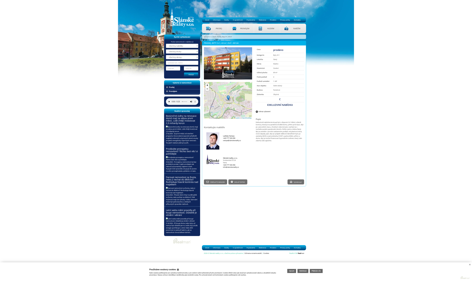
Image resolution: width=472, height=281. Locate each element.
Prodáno (273, 20)
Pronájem (172, 91)
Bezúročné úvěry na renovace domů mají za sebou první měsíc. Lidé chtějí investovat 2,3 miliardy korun (181, 119)
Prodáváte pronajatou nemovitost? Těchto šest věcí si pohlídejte (182, 151)
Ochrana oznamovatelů (253, 253)
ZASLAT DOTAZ (239, 182)
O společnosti (238, 20)
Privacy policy (285, 20)
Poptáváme (251, 20)
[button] (228, 97)
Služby (226, 20)
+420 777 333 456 (229, 138)
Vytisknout (297, 182)
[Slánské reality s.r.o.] (180, 14)
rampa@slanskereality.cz (232, 140)
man (301, 253)
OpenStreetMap (246, 118)
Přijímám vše (316, 271)
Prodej (171, 87)
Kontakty (297, 20)
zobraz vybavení (264, 111)
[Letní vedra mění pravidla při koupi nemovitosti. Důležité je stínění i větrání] (182, 220)
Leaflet (237, 118)
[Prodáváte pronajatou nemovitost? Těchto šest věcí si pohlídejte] (182, 158)
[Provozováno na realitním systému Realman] (182, 241)
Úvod (207, 20)
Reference (262, 20)
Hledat (191, 74)
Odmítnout (303, 271)
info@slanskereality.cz (231, 167)
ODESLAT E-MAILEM (217, 182)
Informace (216, 20)
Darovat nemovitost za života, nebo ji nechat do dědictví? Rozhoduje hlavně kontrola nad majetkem (182, 181)
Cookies (266, 253)
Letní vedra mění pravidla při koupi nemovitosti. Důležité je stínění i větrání (181, 212)
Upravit (291, 271)
